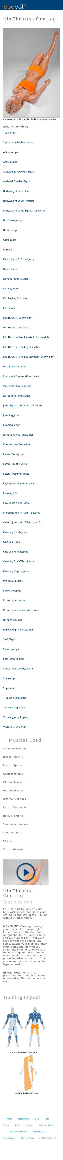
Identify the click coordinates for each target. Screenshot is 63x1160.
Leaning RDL (10, 493)
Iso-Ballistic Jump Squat (16, 395)
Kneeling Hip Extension (16, 444)
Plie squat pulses (13, 581)
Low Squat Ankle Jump (16, 503)
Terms (17, 1125)
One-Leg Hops (11, 542)
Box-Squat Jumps (13, 220)
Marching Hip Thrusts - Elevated (21, 512)
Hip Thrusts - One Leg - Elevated (21, 347)
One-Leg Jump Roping (15, 551)
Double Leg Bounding (15, 298)
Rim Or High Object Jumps (18, 629)
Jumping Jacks (11, 415)
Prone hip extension (14, 600)
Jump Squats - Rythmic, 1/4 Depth (22, 405)
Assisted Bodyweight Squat (19, 171)
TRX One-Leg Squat (14, 707)
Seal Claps (9, 639)
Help (47, 1119)
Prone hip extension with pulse (21, 610)
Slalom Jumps (11, 649)
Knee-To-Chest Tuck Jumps (18, 434)
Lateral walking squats (16, 473)
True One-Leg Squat (14, 697)
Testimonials (23, 1119)
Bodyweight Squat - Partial (18, 200)
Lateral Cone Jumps (14, 454)
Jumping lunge (11, 425)
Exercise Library (46, 1125)
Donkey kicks (11, 288)
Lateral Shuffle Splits (15, 464)
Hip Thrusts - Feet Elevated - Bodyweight (26, 337)
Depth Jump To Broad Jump (19, 259)
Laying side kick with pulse (18, 483)
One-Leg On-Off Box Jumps (18, 561)
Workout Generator (18, 1131)
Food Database (39, 1131)
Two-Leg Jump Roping (15, 717)
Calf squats (9, 239)
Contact (29, 1125)
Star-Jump (9, 678)
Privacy (6, 1125)
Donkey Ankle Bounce (15, 278)
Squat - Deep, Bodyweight (18, 668)
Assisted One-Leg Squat (17, 181)
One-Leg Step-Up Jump (16, 571)
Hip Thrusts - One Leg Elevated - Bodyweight (28, 356)
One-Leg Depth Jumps (16, 532)
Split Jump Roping (13, 658)
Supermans (10, 688)
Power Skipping (12, 590)
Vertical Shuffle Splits (15, 727)
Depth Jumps (10, 269)
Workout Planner (28, 1138)
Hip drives (9, 308)
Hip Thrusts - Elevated (15, 327)
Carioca (7, 249)
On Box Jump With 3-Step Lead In (22, 522)
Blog (37, 1119)
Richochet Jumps (12, 619)
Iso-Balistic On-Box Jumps (18, 386)
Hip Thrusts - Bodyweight (17, 317)
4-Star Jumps (10, 152)
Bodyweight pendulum (16, 191)
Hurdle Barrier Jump (14, 366)
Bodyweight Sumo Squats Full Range (24, 210)
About (9, 1119)
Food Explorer (9, 1138)
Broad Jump (10, 230)
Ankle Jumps (10, 162)
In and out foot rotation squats (21, 376)
